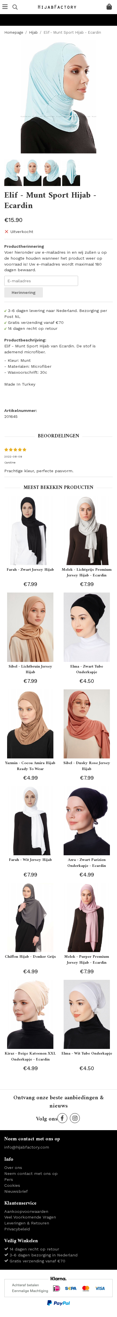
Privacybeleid (17, 1229)
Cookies (12, 1185)
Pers (8, 1179)
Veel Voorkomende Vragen (30, 1217)
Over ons (13, 1167)
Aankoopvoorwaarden (26, 1211)
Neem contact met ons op (31, 1173)
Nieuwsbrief (16, 1191)
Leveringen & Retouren (26, 1223)
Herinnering (23, 292)
